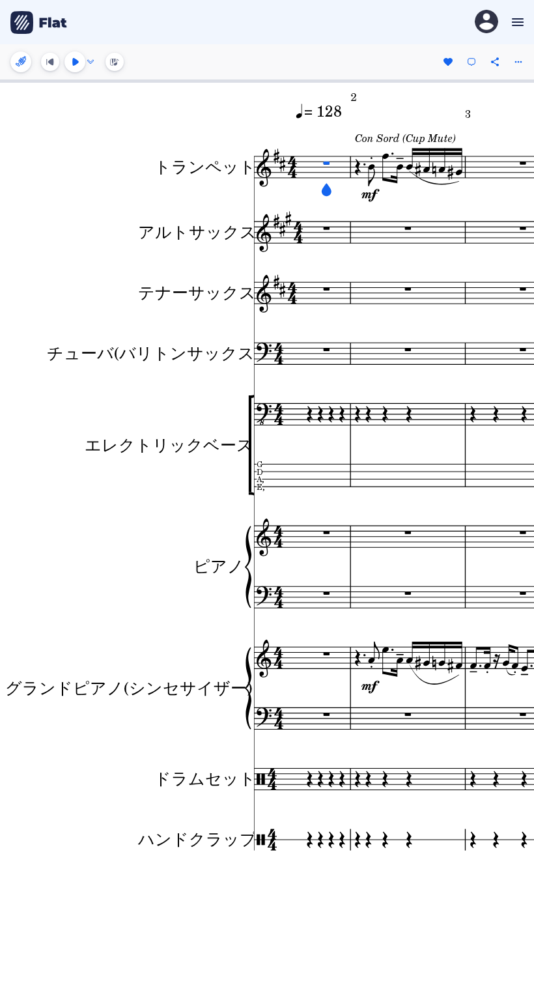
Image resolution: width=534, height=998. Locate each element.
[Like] (448, 62)
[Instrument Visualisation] (114, 62)
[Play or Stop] (74, 61)
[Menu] (516, 22)
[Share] (495, 62)
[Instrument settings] (20, 61)
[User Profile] (486, 22)
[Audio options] (90, 61)
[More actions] (518, 62)
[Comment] (471, 62)
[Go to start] (50, 62)
